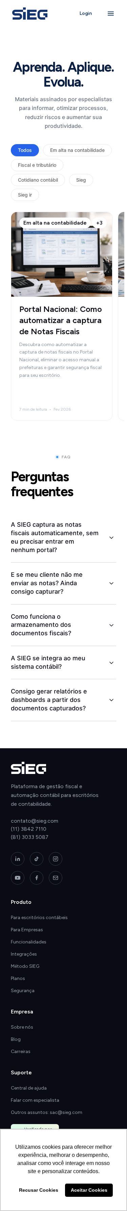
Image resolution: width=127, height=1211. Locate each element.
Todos (25, 150)
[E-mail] (55, 878)
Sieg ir (25, 195)
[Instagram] (55, 859)
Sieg (81, 180)
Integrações (24, 954)
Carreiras (20, 1051)
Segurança (23, 990)
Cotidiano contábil (38, 180)
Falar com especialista (35, 1100)
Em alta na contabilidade (77, 150)
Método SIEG (25, 966)
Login (86, 13)
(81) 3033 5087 (29, 837)
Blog (16, 1039)
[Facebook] (36, 878)
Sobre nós (22, 1027)
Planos (18, 978)
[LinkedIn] (17, 859)
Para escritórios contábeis (39, 917)
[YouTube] (17, 878)
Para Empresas (27, 930)
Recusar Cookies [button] (38, 1190)
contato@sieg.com (34, 821)
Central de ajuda (29, 1088)
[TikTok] (36, 859)
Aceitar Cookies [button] (89, 1190)
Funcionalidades (28, 942)
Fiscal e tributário (37, 165)
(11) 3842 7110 (28, 829)
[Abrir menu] (110, 13)
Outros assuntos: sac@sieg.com (46, 1112)
